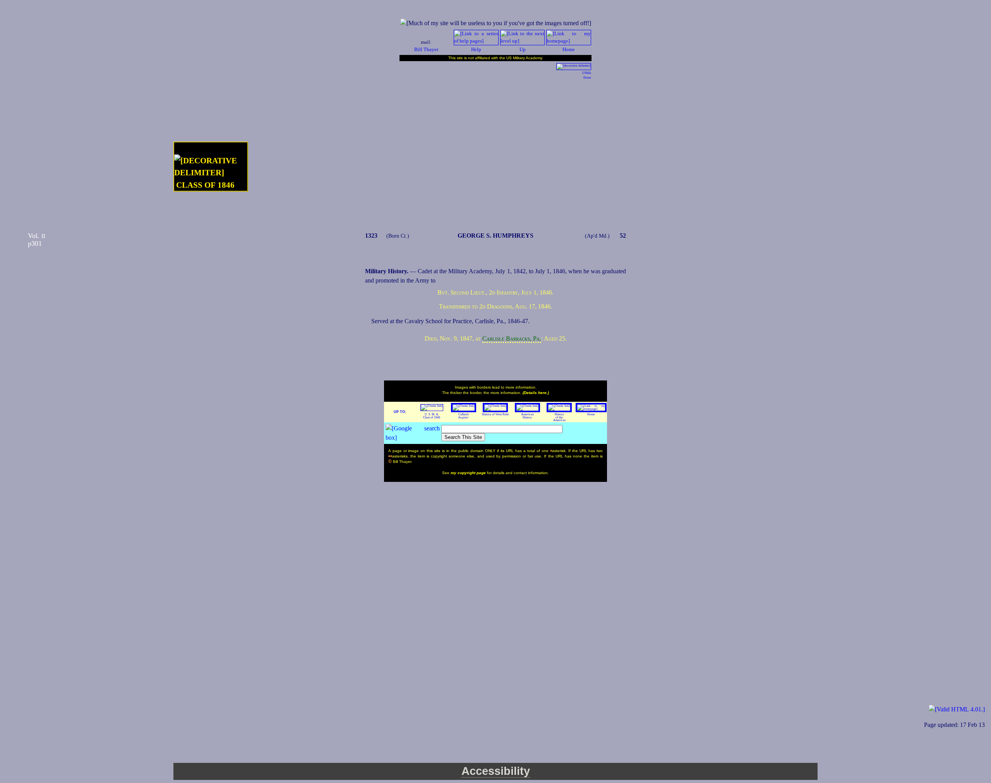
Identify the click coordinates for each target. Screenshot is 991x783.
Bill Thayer (426, 49)
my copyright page (469, 473)
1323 (371, 235)
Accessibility (495, 771)
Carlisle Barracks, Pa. (511, 338)
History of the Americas (559, 417)
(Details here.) (536, 393)
